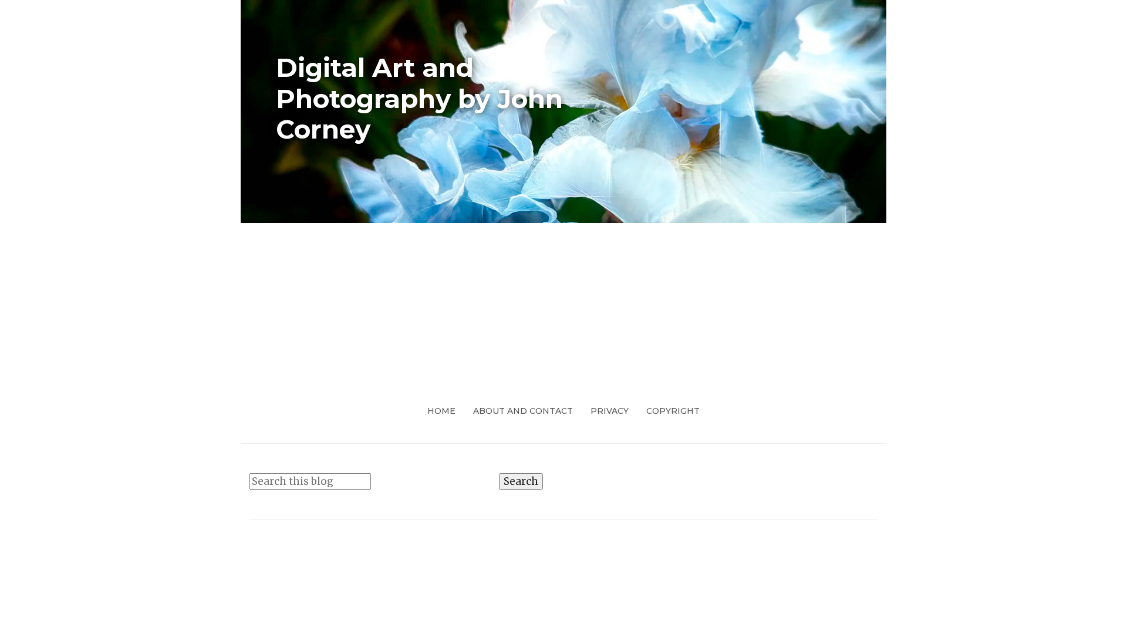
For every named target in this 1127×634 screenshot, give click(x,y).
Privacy (610, 411)
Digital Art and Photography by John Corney (419, 99)
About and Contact (523, 411)
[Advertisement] (563, 311)
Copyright (673, 411)
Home (441, 411)
